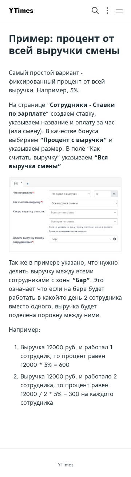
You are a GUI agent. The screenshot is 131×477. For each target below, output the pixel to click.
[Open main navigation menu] (119, 10)
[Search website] (95, 10)
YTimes (21, 10)
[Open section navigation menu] (107, 10)
